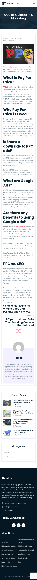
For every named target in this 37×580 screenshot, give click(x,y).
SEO (14, 293)
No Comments (9, 41)
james (20, 38)
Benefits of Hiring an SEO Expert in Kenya (23, 431)
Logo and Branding (7, 554)
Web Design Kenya (24, 554)
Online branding (8, 457)
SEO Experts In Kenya (25, 546)
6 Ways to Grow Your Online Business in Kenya (23, 412)
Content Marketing (7, 550)
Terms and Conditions (8, 558)
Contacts (4, 542)
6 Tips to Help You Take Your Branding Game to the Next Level (19, 322)
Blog (19, 562)
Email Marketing (23, 558)
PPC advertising (8, 87)
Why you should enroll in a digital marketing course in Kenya (23, 421)
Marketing (6, 452)
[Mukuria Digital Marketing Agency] (10, 3)
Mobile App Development (26, 550)
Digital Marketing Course (9, 566)
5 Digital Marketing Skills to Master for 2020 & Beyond (23, 402)
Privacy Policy (5, 562)
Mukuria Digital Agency (12, 67)
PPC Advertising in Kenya (9, 546)
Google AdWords (20, 227)
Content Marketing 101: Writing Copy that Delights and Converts (16, 308)
